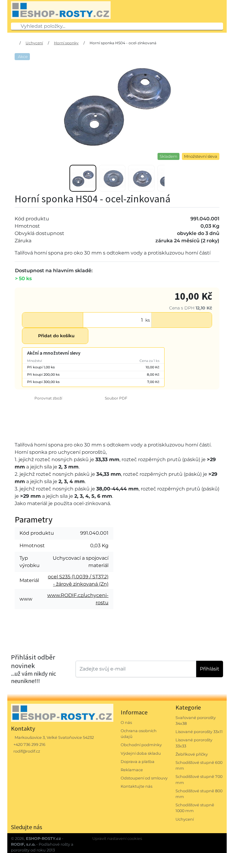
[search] (16, 26)
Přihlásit (209, 669)
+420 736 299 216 (29, 744)
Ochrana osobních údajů (139, 733)
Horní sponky (66, 43)
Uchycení (34, 43)
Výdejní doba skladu (141, 753)
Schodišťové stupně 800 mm (199, 794)
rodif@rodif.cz (26, 751)
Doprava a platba (137, 761)
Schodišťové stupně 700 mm (199, 779)
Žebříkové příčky (192, 754)
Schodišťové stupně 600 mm (199, 765)
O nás (126, 722)
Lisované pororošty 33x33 (194, 743)
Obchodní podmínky (141, 745)
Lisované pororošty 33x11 (199, 731)
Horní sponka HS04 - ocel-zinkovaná (123, 43)
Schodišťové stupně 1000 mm (195, 808)
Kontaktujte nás (136, 786)
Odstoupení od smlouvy (144, 778)
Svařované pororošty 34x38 (196, 720)
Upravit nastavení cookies (117, 838)
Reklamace (132, 770)
